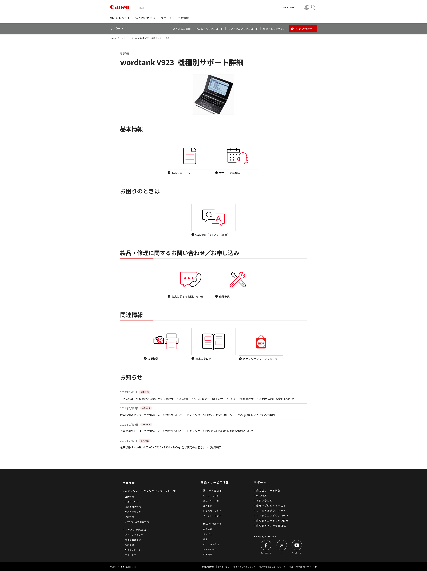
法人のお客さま (212, 490)
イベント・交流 (211, 544)
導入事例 (207, 505)
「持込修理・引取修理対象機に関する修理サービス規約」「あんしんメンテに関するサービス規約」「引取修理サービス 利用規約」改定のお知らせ (207, 399)
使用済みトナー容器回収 (271, 525)
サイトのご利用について (245, 566)
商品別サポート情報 (268, 490)
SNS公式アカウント (265, 536)
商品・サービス (211, 500)
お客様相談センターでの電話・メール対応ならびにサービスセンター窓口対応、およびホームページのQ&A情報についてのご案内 (197, 415)
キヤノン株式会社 (135, 529)
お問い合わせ (264, 500)
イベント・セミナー (213, 515)
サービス (207, 534)
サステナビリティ (134, 511)
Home (113, 38)
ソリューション (211, 495)
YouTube (296, 553)
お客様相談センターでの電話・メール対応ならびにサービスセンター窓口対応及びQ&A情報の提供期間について (186, 431)
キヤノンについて (134, 534)
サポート (125, 38)
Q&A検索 (262, 495)
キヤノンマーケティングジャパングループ (150, 491)
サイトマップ (224, 566)
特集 (205, 539)
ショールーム (210, 549)
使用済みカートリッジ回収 (272, 520)
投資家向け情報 (133, 506)
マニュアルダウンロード (271, 510)
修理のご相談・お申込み (271, 505)
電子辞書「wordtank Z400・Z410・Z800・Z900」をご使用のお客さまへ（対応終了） (172, 447)
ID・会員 (207, 554)
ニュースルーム (133, 501)
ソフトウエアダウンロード (272, 515)
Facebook (266, 553)
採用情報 (129, 516)
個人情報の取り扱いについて (272, 566)
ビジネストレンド (212, 510)
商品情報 (207, 529)
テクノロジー (131, 554)
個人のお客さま (212, 523)
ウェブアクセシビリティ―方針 (303, 566)
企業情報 (129, 496)
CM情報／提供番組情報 (137, 521)
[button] (120, 17)
